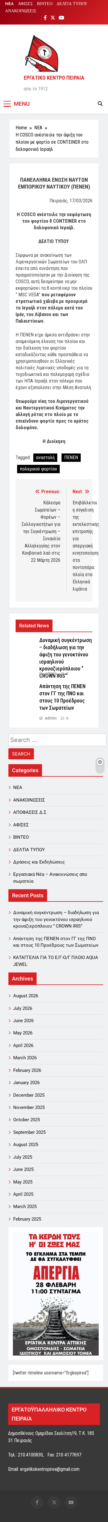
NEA (9, 4)
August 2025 (25, 1144)
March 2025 (25, 1206)
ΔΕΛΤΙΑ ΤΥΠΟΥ (72, 4)
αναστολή (45, 457)
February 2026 (27, 1070)
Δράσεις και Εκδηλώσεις (39, 862)
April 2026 (23, 1045)
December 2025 (28, 1095)
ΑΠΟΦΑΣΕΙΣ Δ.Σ (29, 812)
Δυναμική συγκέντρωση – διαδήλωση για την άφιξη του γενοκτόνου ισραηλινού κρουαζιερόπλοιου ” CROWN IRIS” (56, 919)
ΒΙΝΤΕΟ (44, 4)
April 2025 (23, 1194)
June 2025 (23, 1169)
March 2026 (25, 1057)
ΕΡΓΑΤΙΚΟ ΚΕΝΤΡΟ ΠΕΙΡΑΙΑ (54, 78)
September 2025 (29, 1132)
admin (51, 673)
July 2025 (22, 1157)
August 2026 (25, 996)
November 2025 (29, 1107)
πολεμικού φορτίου (38, 469)
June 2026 (23, 1020)
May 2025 (22, 1182)
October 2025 (26, 1119)
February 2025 (27, 1219)
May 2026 (22, 1033)
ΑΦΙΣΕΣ (25, 4)
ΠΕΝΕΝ (71, 457)
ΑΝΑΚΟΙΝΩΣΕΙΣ (20, 11)
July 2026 (22, 1008)
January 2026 (26, 1082)
